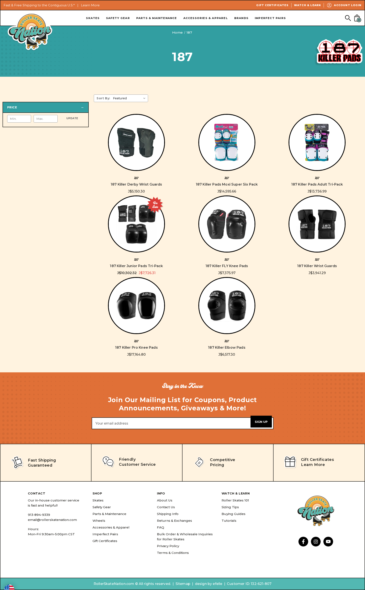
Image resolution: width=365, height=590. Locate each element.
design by (203, 584)
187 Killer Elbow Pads (226, 348)
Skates (92, 18)
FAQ (160, 527)
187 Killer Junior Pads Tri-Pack (136, 266)
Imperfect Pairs (270, 18)
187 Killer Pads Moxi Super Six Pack (227, 184)
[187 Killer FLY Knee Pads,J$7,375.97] (227, 224)
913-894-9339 (39, 515)
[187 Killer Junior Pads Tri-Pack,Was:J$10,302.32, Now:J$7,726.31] (136, 224)
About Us (164, 500)
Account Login (347, 5)
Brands (241, 18)
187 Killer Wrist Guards (317, 266)
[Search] (348, 17)
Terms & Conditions (173, 553)
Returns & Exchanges (174, 521)
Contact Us (166, 507)
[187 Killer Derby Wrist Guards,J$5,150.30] (136, 142)
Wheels (99, 521)
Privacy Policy (168, 546)
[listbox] (130, 98)
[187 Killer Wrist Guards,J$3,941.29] (317, 224)
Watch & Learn (307, 5)
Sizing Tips (230, 507)
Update (72, 118)
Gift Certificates (272, 5)
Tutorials (229, 521)
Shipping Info (167, 514)
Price (12, 107)
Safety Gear (118, 18)
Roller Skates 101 (235, 500)
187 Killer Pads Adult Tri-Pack (317, 184)
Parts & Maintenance (156, 18)
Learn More (90, 5)
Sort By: (103, 98)
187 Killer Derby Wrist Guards (136, 184)
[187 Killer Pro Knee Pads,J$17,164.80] (136, 305)
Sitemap (183, 584)
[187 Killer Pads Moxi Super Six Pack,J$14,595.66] (227, 142)
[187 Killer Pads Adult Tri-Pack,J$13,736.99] (317, 142)
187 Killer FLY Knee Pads (227, 266)
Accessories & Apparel (205, 18)
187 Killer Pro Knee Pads (136, 348)
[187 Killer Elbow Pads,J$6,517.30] (227, 305)
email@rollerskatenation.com (52, 520)
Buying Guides (233, 514)
